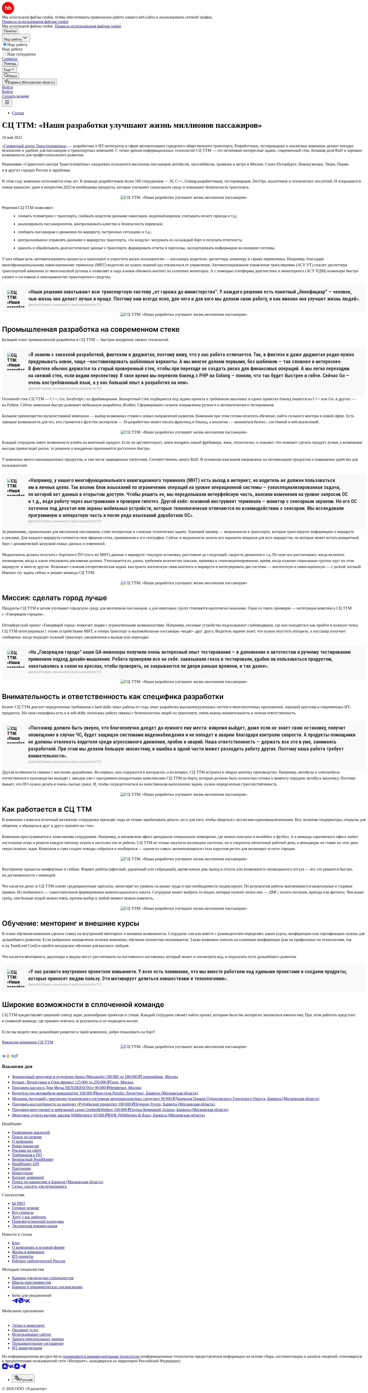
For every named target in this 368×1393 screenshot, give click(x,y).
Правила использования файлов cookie (88, 26)
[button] (7, 87)
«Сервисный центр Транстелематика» (34, 146)
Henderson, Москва (125, 1088)
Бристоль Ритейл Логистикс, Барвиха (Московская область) (147, 1093)
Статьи (18, 113)
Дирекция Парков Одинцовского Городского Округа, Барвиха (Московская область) (247, 1098)
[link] (10, 75)
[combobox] (23, 1378)
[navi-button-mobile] (7, 102)
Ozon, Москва (121, 1082)
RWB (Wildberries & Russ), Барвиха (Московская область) (156, 1115)
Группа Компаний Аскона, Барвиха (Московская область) (179, 1110)
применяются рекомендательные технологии (101, 1356)
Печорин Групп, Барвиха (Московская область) (174, 1104)
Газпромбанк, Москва (159, 1076)
